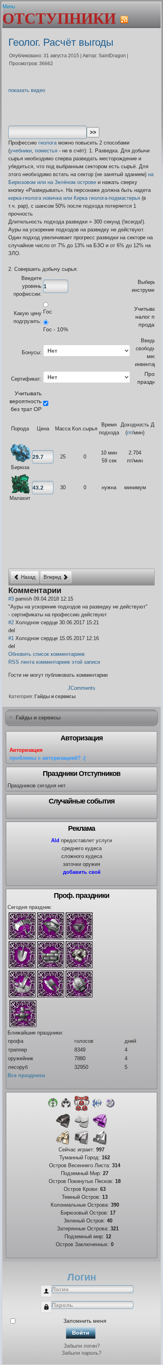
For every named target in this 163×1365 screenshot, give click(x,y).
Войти (80, 1332)
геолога (47, 143)
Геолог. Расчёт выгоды (61, 42)
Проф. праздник (149, 378)
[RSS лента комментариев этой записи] (65, 590)
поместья (46, 151)
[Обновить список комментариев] (67, 590)
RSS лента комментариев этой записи (54, 662)
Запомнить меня (84, 1321)
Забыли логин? (82, 1346)
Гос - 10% (55, 329)
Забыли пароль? (81, 1353)
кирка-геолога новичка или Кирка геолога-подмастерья (74, 198)
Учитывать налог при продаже (147, 317)
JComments (81, 688)
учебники (21, 151)
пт (129, 433)
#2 (11, 622)
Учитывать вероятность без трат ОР (25, 401)
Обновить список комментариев (46, 654)
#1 (11, 638)
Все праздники (26, 1075)
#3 (11, 599)
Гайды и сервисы (55, 696)
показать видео (26, 90)
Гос (47, 311)
